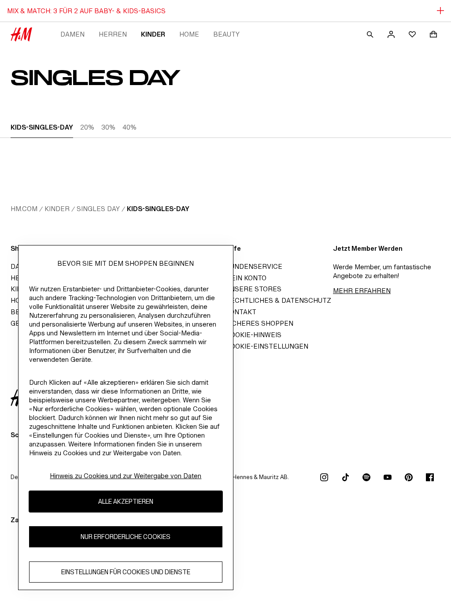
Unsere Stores (253, 289)
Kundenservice (254, 266)
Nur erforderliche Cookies (125, 536)
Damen (72, 34)
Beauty (226, 34)
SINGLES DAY (98, 208)
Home (189, 34)
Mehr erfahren (362, 290)
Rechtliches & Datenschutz (278, 300)
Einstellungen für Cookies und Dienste (125, 572)
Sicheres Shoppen (259, 323)
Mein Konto (246, 278)
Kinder (153, 34)
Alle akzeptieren (125, 501)
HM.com (24, 208)
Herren (113, 34)
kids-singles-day (158, 208)
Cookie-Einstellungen (267, 346)
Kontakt (241, 312)
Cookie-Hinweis (253, 334)
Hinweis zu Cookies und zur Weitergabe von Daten (125, 475)
